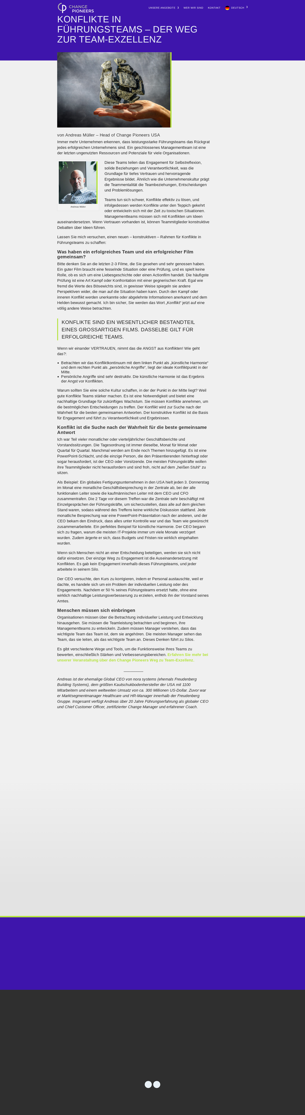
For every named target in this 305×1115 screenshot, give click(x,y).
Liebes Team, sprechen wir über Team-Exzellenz (113, 816)
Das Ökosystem (172, 1058)
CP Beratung (169, 1042)
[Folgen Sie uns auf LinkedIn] (148, 1084)
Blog (212, 1042)
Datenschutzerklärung (164, 1097)
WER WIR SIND (193, 8)
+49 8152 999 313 (152, 962)
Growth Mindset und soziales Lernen (101, 861)
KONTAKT (214, 8)
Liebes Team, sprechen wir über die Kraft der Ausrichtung (125, 766)
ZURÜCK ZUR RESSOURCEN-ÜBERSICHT (152, 716)
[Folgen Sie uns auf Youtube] (156, 1084)
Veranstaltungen (223, 1050)
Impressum (131, 1097)
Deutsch (237, 7)
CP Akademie (170, 1050)
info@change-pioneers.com (152, 972)
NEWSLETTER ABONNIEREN (99, 1058)
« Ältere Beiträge (67, 902)
